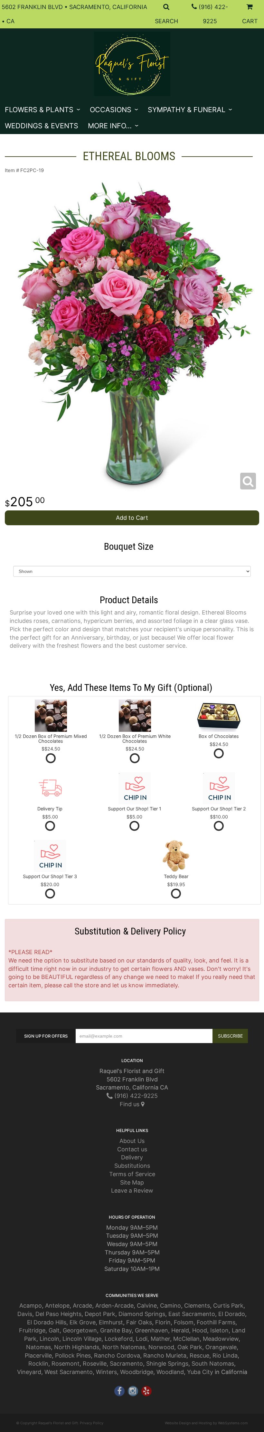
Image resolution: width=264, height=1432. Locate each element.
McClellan (186, 1338)
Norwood (161, 1347)
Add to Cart (132, 517)
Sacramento (126, 1363)
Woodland (170, 1372)
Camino (170, 1305)
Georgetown (80, 1330)
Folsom (183, 1322)
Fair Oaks (139, 1322)
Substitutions (132, 1165)
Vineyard (29, 1372)
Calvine (147, 1305)
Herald (180, 1330)
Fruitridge (32, 1330)
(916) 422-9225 (135, 1095)
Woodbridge (136, 1372)
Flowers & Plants (39, 109)
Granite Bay (116, 1330)
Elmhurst (111, 1322)
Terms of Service (132, 1174)
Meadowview (221, 1338)
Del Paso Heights (58, 1314)
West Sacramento (68, 1372)
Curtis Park (228, 1305)
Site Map (132, 1182)
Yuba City (200, 1372)
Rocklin (38, 1363)
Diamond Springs (141, 1314)
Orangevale (221, 1347)
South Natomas (213, 1363)
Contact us (132, 1149)
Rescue (199, 1355)
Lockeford (119, 1338)
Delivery (132, 1157)
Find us (130, 1104)
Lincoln (49, 1338)
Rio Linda (225, 1355)
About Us (132, 1140)
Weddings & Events (41, 125)
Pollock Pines (73, 1355)
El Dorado (231, 1314)
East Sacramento (191, 1314)
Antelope (57, 1305)
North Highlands (76, 1347)
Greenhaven (151, 1330)
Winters (106, 1372)
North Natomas (123, 1347)
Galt (54, 1330)
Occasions (110, 109)
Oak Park (189, 1347)
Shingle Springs (167, 1363)
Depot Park (100, 1314)
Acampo (30, 1305)
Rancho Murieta (164, 1355)
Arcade (82, 1305)
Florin (163, 1322)
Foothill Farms (216, 1322)
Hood (199, 1330)
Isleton (219, 1330)
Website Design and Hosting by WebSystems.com (206, 1423)
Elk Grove (83, 1322)
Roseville (95, 1363)
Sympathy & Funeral (186, 109)
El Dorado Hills (46, 1322)
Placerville (38, 1355)
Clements (197, 1305)
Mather (160, 1338)
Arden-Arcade (114, 1305)
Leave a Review (132, 1190)
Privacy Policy (91, 1423)
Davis (24, 1314)
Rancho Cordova (117, 1355)
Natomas (38, 1347)
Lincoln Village (81, 1338)
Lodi (141, 1338)
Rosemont (66, 1363)
